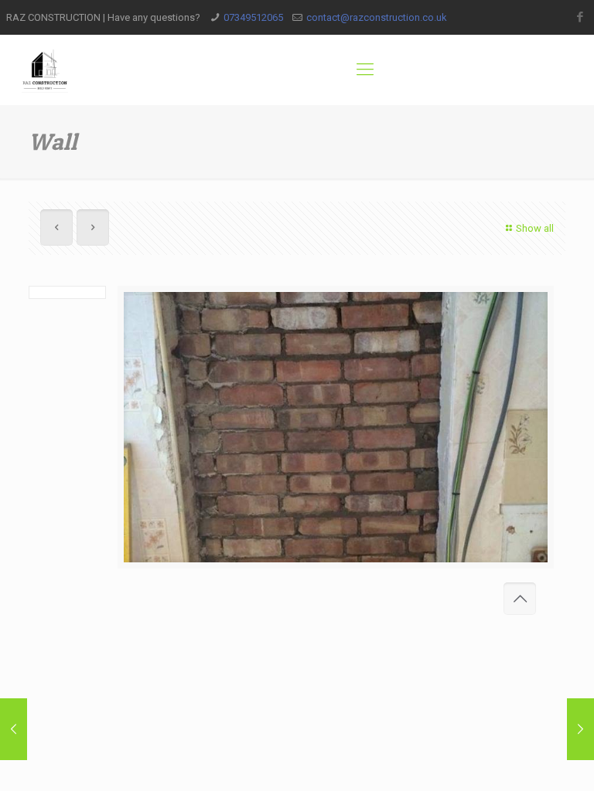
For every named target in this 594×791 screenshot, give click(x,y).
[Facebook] (580, 17)
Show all (535, 228)
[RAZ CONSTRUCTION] (45, 69)
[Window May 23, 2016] (13, 729)
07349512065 (253, 17)
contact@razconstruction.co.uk (376, 17)
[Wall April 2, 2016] (580, 729)
